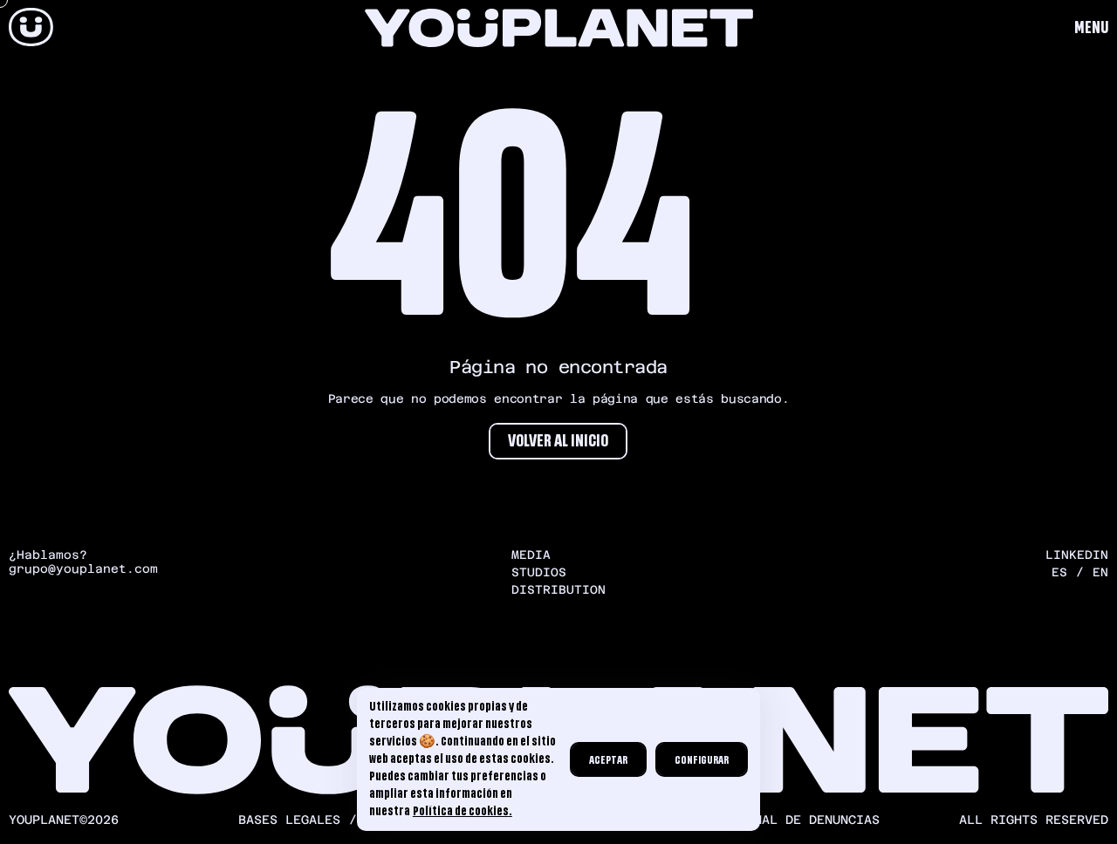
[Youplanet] (31, 28)
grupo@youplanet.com (83, 569)
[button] (1091, 27)
